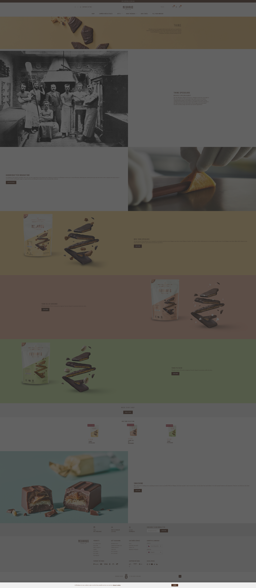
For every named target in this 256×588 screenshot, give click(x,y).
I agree (175, 585)
